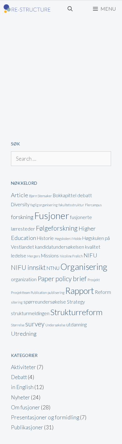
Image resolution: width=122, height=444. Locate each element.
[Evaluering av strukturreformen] (27, 8)
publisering (56, 292)
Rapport (79, 290)
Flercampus (93, 205)
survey (34, 324)
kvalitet (92, 247)
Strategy (76, 302)
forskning (22, 216)
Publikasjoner (27, 427)
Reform (103, 292)
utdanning (76, 324)
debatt (84, 195)
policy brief (71, 278)
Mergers (33, 256)
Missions (50, 255)
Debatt (19, 377)
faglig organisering (44, 205)
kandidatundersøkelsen (59, 247)
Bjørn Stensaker (40, 196)
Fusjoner (51, 215)
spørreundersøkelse (44, 302)
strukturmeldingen (30, 313)
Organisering (83, 266)
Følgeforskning (57, 228)
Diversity (20, 204)
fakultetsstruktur (71, 205)
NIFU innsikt (28, 267)
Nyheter (20, 397)
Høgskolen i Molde (68, 239)
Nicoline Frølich (71, 256)
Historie (45, 238)
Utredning (24, 333)
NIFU (90, 255)
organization (24, 279)
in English (22, 387)
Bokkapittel (64, 195)
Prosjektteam (20, 292)
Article (19, 195)
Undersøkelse (55, 325)
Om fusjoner (25, 407)
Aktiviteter (23, 367)
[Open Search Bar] (70, 8)
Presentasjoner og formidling (45, 417)
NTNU (53, 268)
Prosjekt (94, 280)
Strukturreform (76, 312)
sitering (17, 302)
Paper (46, 278)
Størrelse (17, 325)
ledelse (18, 255)
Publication (39, 292)
